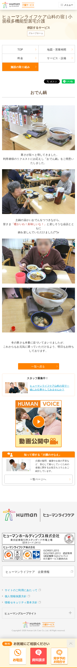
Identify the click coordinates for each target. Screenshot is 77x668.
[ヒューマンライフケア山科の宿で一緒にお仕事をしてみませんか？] (38, 392)
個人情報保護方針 (15, 596)
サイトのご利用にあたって (21, 590)
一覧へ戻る (38, 366)
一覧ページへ (38, 479)
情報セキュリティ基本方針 (21, 602)
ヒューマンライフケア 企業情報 (27, 571)
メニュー (68, 5)
